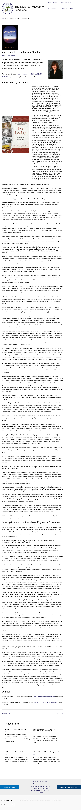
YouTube (35, 781)
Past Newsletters (35, 790)
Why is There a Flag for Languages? (46, 752)
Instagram (45, 784)
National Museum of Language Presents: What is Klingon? (44, 730)
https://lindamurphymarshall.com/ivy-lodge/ (44, 696)
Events (43, 790)
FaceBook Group (37, 784)
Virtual (6, 731)
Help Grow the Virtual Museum (15, 729)
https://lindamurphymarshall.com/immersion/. (45, 702)
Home (49, 2)
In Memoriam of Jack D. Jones (15, 752)
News (46, 788)
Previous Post (6, 713)
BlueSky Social (35, 786)
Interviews (7, 55)
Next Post (59, 713)
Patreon (42, 786)
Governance (36, 788)
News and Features (66, 2)
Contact (48, 790)
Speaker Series (52, 8)
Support (71, 8)
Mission (48, 786)
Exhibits (55, 2)
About (49, 13)
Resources (62, 8)
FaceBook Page (43, 781)
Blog (3, 55)
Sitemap (41, 792)
